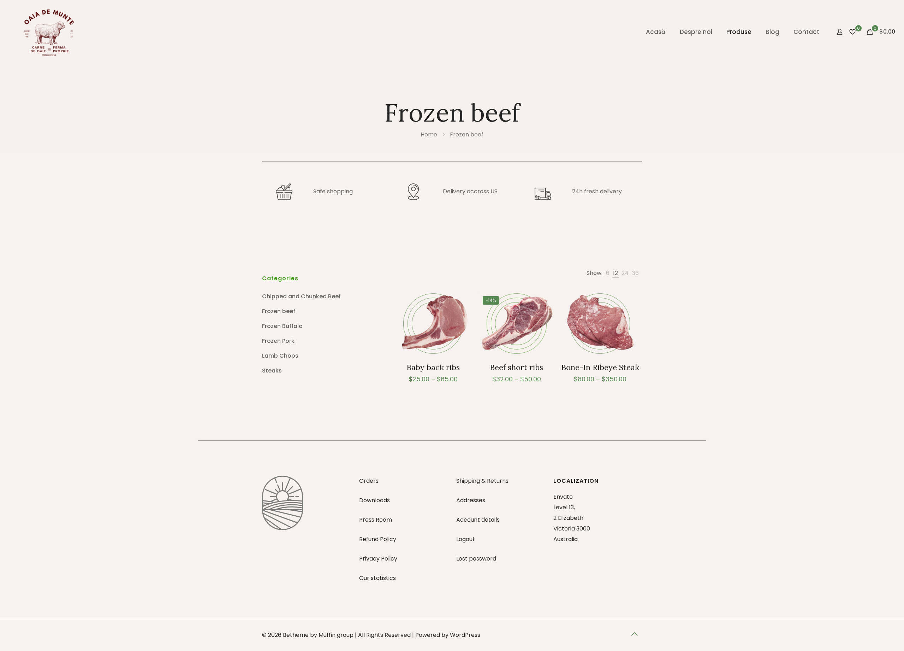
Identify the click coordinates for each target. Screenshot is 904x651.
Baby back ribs (433, 367)
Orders (369, 481)
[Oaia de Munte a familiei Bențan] (49, 32)
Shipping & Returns (482, 481)
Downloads (374, 500)
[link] (607, 273)
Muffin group (336, 635)
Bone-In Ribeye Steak (600, 367)
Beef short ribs (516, 367)
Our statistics (377, 578)
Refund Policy (377, 539)
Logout (465, 539)
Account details (478, 520)
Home (429, 134)
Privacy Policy (378, 559)
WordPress (465, 635)
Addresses (470, 500)
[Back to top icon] (634, 634)
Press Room (375, 520)
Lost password (476, 559)
